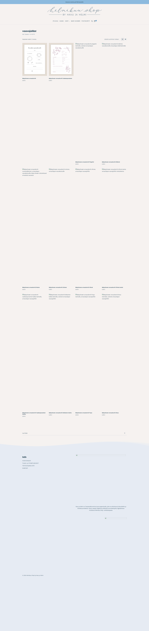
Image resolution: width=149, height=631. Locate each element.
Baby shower (75, 21)
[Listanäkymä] (125, 39)
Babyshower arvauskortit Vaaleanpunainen (60, 78)
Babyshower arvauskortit (29, 78)
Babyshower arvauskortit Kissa (110, 412)
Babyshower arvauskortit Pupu (83, 412)
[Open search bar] (92, 21)
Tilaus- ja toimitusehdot (30, 463)
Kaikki (62, 21)
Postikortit (86, 21)
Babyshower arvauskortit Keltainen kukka (60, 412)
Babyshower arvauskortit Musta (31, 287)
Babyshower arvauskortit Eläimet (111, 162)
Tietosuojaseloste (28, 465)
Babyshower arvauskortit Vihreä (84, 287)
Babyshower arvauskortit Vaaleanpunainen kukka (33, 413)
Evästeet (25, 468)
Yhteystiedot (26, 460)
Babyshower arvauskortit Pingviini (84, 162)
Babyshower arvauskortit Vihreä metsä (112, 287)
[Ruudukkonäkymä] (122, 39)
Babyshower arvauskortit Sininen (58, 287)
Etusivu (55, 21)
